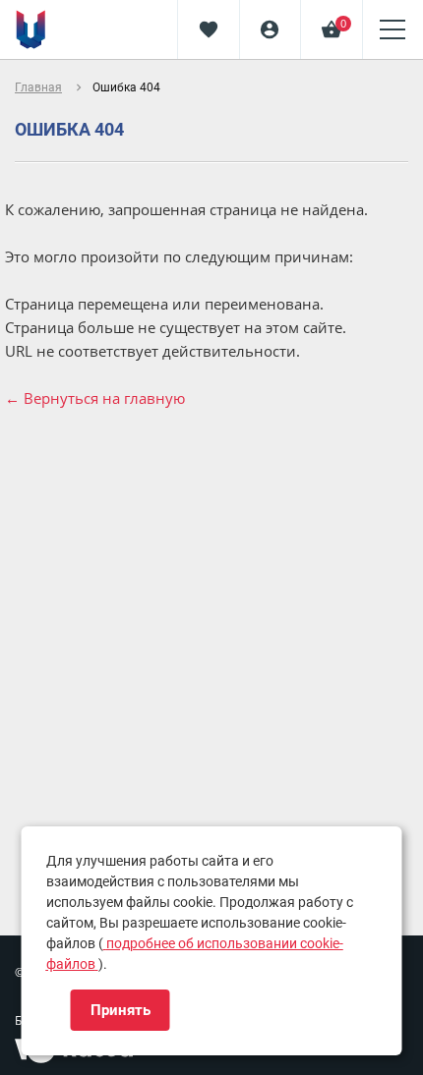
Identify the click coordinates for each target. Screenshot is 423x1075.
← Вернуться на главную (95, 398)
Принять (121, 1010)
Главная (38, 87)
